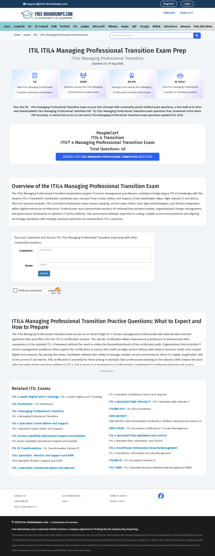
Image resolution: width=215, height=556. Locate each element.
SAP (134, 26)
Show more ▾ (108, 371)
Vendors (169, 12)
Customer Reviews (71, 496)
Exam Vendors (21, 501)
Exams (27, 35)
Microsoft (99, 26)
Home (17, 35)
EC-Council (42, 26)
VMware (113, 26)
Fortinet (65, 26)
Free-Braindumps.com (35, 522)
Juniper (85, 26)
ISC (30, 26)
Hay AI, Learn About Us (25, 507)
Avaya (125, 26)
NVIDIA (157, 26)
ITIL (75, 26)
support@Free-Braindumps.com (46, 4)
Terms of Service (118, 496)
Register (168, 3)
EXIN (54, 26)
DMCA (64, 501)
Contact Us (20, 496)
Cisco (7, 26)
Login (187, 3)
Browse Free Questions (107, 156)
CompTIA (19, 26)
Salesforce (171, 26)
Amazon (186, 26)
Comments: (26, 250)
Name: (29, 265)
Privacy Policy (117, 501)
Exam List (186, 12)
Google (145, 26)
